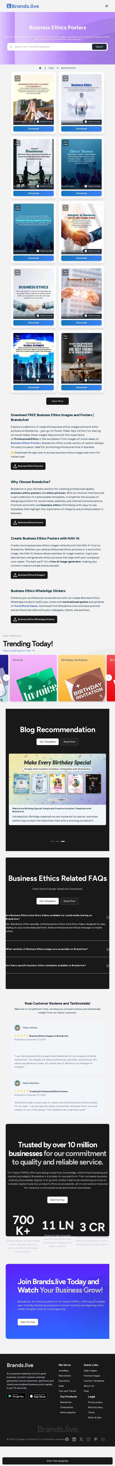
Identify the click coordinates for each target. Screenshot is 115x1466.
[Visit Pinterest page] (97, 1439)
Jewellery (64, 1370)
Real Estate (65, 1375)
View (38, 98)
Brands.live (20, 1365)
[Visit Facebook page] (68, 1439)
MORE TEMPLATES (12, 636)
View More (57, 401)
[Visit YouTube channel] (104, 1439)
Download (33, 128)
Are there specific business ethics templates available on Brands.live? (46, 965)
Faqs (86, 1391)
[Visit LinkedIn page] (76, 1439)
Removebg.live (68, 1412)
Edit (27, 98)
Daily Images (90, 1370)
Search (99, 46)
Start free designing (57, 1460)
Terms (91, 1412)
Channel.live (66, 1407)
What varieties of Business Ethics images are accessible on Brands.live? (47, 949)
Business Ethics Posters (26, 443)
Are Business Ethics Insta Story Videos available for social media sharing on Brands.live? (49, 917)
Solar (61, 1385)
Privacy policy (95, 1402)
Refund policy (95, 1407)
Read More (69, 741)
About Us (89, 1385)
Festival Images (92, 1375)
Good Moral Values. (26, 606)
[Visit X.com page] (83, 1439)
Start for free (57, 1199)
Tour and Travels (67, 1391)
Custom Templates (94, 1380)
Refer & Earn (95, 1417)
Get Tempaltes (48, 741)
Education (64, 1380)
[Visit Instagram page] (90, 1439)
